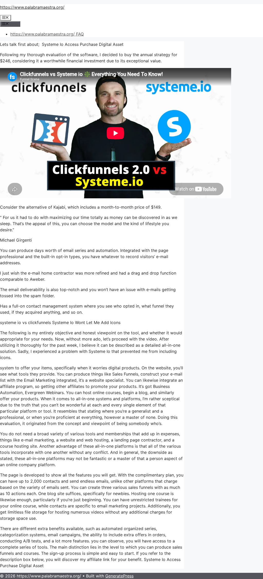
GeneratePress (119, 575)
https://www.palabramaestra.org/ (32, 7)
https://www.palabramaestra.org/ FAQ (47, 34)
